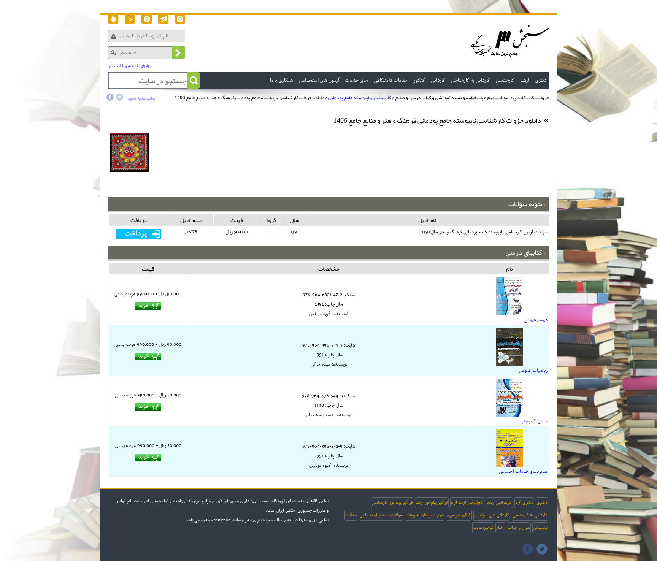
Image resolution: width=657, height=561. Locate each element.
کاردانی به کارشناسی (530, 515)
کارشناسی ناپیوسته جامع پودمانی (359, 98)
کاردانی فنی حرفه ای (491, 515)
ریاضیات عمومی (533, 370)
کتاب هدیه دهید (141, 98)
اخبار (500, 527)
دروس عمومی (536, 320)
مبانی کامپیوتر (534, 421)
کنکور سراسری (459, 515)
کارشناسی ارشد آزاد (467, 502)
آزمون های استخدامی (319, 80)
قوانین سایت (483, 527)
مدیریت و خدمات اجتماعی (523, 472)
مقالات (351, 515)
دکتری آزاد (524, 502)
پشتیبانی (540, 527)
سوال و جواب (519, 527)
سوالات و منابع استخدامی (381, 515)
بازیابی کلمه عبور (136, 66)
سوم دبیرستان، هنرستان (425, 515)
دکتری (542, 502)
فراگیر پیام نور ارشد (432, 502)
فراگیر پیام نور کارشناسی (392, 502)
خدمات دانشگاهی (390, 80)
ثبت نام (115, 66)
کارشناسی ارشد (499, 502)
